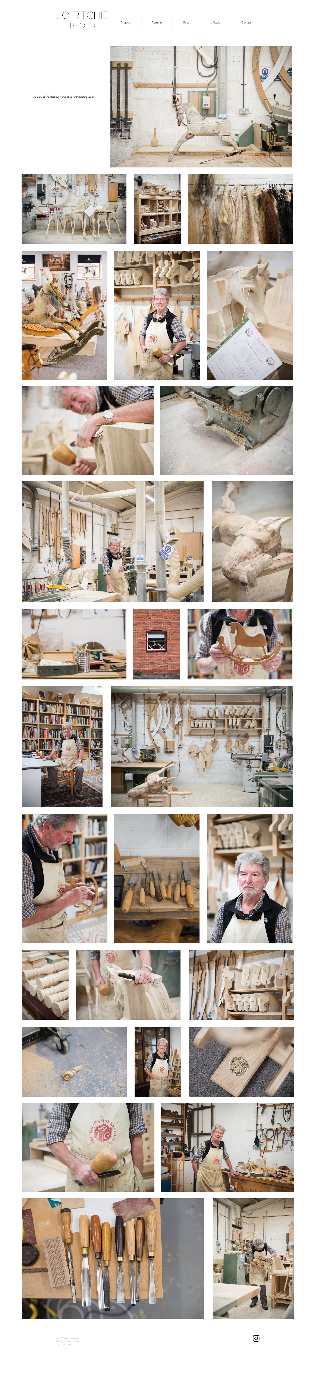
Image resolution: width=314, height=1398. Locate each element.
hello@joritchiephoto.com (67, 1341)
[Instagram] (256, 1338)
